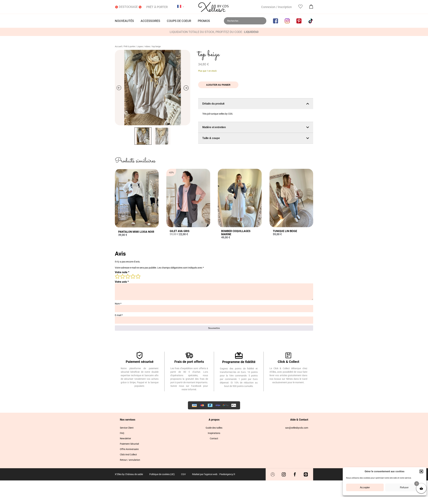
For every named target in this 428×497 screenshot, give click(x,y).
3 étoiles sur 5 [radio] (127, 276)
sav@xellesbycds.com (296, 427)
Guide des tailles (214, 427)
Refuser (404, 487)
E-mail (119, 315)
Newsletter (125, 438)
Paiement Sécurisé (129, 443)
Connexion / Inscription (276, 7)
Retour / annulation (130, 460)
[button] (421, 471)
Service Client (127, 427)
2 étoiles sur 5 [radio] (122, 276)
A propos (214, 419)
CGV (183, 474)
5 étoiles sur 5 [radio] (138, 276)
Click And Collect (128, 454)
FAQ (122, 433)
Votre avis (122, 281)
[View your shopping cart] (311, 7)
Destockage (128, 7)
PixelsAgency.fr (227, 474)
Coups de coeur (179, 21)
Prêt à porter (157, 7)
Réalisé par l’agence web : (205, 474)
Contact (214, 438)
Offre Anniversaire (129, 449)
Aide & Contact (299, 419)
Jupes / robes (143, 46)
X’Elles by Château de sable (129, 474)
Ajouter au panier (218, 84)
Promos (204, 21)
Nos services (127, 419)
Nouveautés (124, 21)
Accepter (365, 487)
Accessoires (150, 21)
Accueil (118, 46)
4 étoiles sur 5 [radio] (132, 276)
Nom (118, 303)
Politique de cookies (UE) (162, 474)
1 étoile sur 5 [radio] (117, 276)
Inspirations (214, 433)
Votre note (122, 272)
